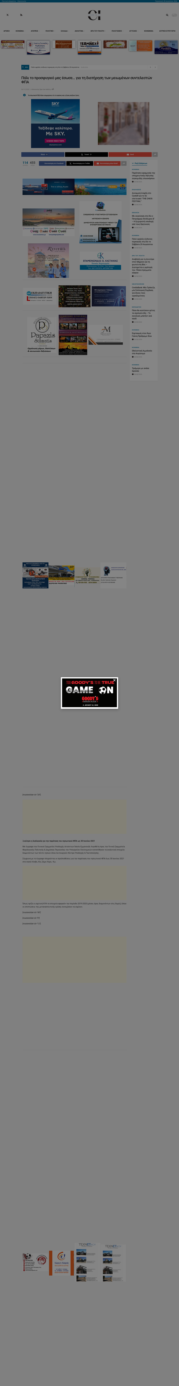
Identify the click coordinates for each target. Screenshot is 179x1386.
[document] (89, 693)
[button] (114, 680)
